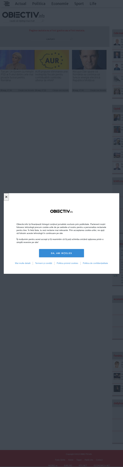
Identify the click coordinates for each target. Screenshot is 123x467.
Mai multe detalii (22, 263)
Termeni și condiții (43, 263)
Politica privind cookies (67, 263)
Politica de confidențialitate (95, 263)
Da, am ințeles (61, 253)
